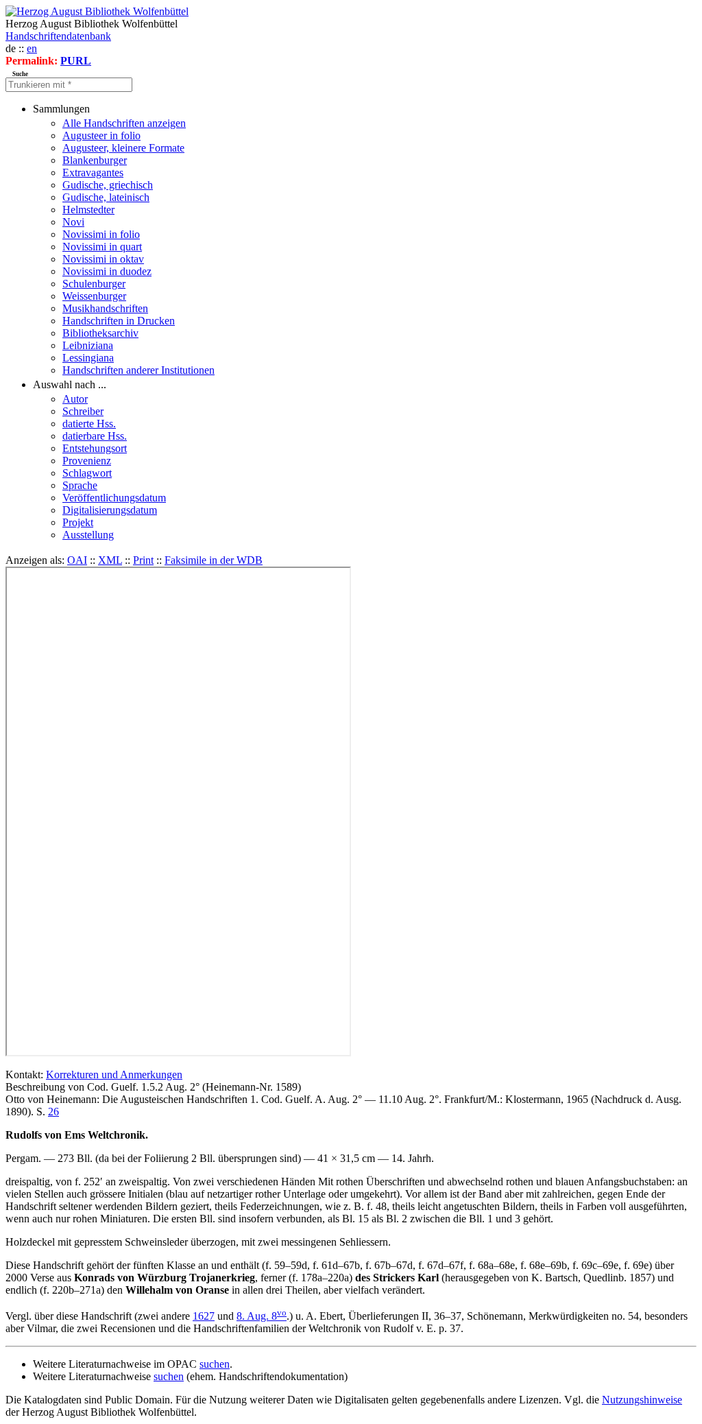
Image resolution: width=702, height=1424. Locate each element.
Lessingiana (88, 358)
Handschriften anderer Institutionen (138, 370)
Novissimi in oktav (103, 259)
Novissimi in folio (101, 234)
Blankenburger (94, 160)
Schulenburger (93, 283)
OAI (77, 560)
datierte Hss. (89, 423)
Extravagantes (92, 172)
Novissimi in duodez (107, 271)
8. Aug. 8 (262, 1316)
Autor (75, 399)
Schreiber (83, 411)
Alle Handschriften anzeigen (124, 123)
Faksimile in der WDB (214, 560)
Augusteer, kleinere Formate (123, 148)
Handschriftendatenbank (58, 36)
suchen (214, 1364)
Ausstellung (88, 535)
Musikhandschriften (105, 308)
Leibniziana (87, 345)
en (32, 48)
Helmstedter (88, 209)
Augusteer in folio (101, 135)
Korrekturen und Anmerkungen (114, 1074)
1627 (204, 1316)
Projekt (77, 522)
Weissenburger (94, 296)
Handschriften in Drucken (118, 321)
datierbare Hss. (94, 436)
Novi (73, 222)
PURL (75, 61)
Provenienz (86, 460)
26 (53, 1111)
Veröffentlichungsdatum (114, 497)
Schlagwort (87, 473)
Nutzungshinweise (642, 1399)
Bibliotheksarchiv (100, 333)
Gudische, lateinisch (105, 197)
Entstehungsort (94, 448)
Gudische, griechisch (107, 185)
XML (110, 560)
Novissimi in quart (102, 246)
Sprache (79, 485)
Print (143, 560)
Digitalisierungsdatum (109, 510)
